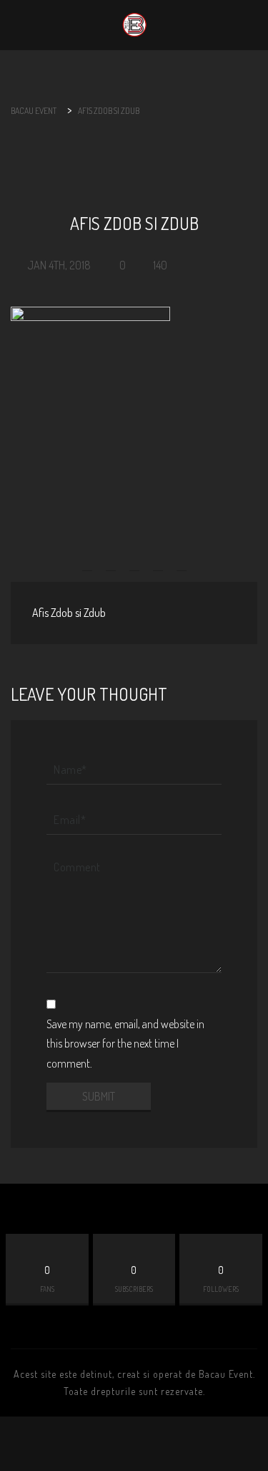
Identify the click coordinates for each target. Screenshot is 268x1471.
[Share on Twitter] (111, 557)
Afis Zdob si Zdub (69, 612)
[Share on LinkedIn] (182, 557)
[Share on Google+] (134, 557)
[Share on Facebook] (88, 557)
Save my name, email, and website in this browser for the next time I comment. (125, 1043)
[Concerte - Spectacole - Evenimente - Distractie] (134, 25)
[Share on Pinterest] (158, 557)
